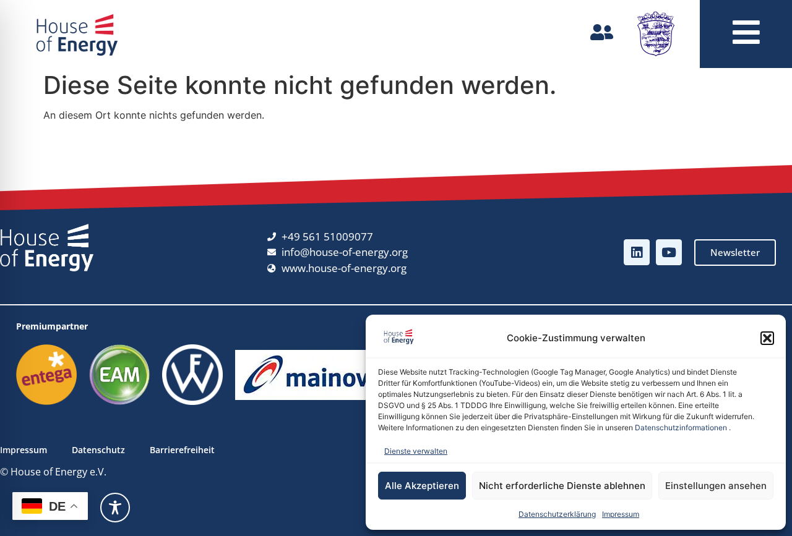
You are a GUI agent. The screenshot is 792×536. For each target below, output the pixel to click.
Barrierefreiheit (182, 450)
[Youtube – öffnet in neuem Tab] (669, 252)
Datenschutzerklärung (557, 514)
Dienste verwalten (415, 451)
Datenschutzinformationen (681, 427)
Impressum (620, 514)
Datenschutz (98, 450)
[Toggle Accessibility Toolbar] (115, 507)
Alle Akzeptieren (422, 485)
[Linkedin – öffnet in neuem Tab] (637, 252)
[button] (767, 338)
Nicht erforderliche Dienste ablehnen (562, 485)
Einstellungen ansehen (716, 485)
